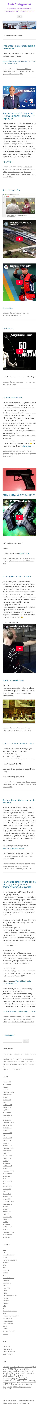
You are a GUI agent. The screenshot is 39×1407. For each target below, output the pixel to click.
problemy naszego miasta (27, 1380)
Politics (32, 169)
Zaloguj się (6, 1346)
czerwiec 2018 (7, 1133)
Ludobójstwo (22, 1371)
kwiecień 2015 (7, 1217)
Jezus (18, 1369)
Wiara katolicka (25, 174)
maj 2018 (5, 1135)
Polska (19, 69)
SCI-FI (4, 1306)
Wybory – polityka (8, 1331)
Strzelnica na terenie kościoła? (13, 680)
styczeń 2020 (7, 1112)
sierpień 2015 (7, 1207)
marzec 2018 (7, 1140)
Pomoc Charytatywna (10, 1296)
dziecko (27, 1367)
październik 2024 (8, 1092)
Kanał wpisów (7, 1349)
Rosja (9, 1022)
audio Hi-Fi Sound (8, 1255)
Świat (4, 866)
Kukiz (14, 1371)
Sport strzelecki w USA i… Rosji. (18, 743)
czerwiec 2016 (7, 1181)
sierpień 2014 (7, 1237)
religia (5, 1382)
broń (11, 561)
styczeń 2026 (7, 1084)
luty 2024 (5, 1102)
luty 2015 (5, 1222)
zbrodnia (28, 1387)
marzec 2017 (7, 1158)
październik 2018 (8, 1123)
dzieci (22, 1367)
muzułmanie (16, 1373)
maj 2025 (5, 1087)
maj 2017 (5, 1153)
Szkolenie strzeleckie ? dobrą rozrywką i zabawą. (19, 1011)
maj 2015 (5, 1214)
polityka (8, 1375)
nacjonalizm (30, 1373)
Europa (27, 1017)
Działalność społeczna (10, 1260)
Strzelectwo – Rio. (11, 190)
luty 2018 (5, 1143)
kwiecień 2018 (7, 1138)
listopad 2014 (7, 1229)
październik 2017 (8, 1148)
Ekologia (5, 1262)
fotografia (20, 864)
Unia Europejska (8, 1321)
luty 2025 (5, 1090)
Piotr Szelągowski (19, 4)
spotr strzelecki (20, 784)
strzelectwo (21, 71)
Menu (19, 16)
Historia (5, 1273)
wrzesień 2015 (7, 1204)
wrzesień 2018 (7, 1125)
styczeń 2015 (7, 1224)
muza (4, 1285)
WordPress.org (7, 1354)
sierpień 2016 (7, 1176)
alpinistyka (18, 866)
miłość (31, 1371)
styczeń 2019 (7, 1120)
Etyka (4, 1265)
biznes (12, 1367)
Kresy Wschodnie (16, 169)
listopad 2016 (7, 1168)
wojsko (32, 784)
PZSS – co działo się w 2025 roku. (13, 1062)
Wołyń (18, 1387)
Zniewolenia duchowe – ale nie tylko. (15, 1064)
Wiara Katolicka (26, 1384)
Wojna (28, 782)
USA (21, 1022)
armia (19, 451)
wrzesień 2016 (7, 1173)
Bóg (19, 1367)
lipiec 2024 (6, 1097)
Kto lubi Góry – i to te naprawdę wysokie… (19, 801)
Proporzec (13, 71)
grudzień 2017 (7, 1145)
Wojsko (28, 69)
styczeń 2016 (7, 1194)
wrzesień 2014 (7, 1235)
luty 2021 (5, 1110)
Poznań (10, 172)
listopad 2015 (7, 1199)
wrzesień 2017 (7, 1151)
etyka (33, 1366)
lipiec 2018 (6, 1130)
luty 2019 (5, 1117)
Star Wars (23, 1382)
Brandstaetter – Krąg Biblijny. (12, 1059)
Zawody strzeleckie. (12, 397)
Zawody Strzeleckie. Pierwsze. (18, 576)
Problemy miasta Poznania (11, 1380)
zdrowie (24, 382)
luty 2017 (5, 1161)
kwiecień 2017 (7, 1156)
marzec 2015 (7, 1219)
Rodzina (16, 172)
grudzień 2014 (7, 1227)
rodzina (10, 1382)
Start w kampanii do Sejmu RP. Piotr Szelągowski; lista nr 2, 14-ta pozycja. (19, 116)
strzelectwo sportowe (29, 454)
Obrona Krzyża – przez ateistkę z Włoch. (16, 1054)
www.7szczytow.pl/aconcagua (13, 848)
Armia (12, 784)
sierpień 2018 (7, 1128)
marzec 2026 (7, 1082)
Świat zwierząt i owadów (11, 1316)
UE (35, 1382)
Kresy (26, 1368)
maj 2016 (5, 1184)
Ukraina (7, 1383)
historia (12, 1368)
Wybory (22, 1387)
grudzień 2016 (7, 1166)
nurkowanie (7, 1288)
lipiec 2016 (6, 1179)
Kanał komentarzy (9, 1352)
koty (4, 1275)
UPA (14, 1384)
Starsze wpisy (8, 1035)
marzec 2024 (7, 1100)
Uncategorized (14, 174)
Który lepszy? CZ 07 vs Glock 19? (19, 494)
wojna (27, 784)
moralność (25, 169)
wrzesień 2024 (7, 1095)
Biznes (5, 1257)
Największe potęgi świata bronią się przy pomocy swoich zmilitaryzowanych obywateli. (19, 884)
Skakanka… (8, 328)
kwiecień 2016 (7, 1186)
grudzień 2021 (7, 1105)
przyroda (27, 864)
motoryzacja (7, 1283)
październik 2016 (8, 1171)
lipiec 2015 (6, 1209)
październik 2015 (8, 1201)
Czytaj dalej (8, 162)
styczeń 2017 (7, 1163)
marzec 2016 (7, 1189)
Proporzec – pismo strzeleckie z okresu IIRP (19, 47)
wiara (18, 1384)
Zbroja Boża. (7, 1069)
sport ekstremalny (17, 869)
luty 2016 (5, 1191)
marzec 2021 (7, 1107)
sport (24, 69)
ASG (23, 558)
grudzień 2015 (7, 1196)
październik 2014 (8, 1232)
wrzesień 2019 (7, 1115)
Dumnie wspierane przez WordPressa (14, 1400)
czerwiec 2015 (7, 1212)
